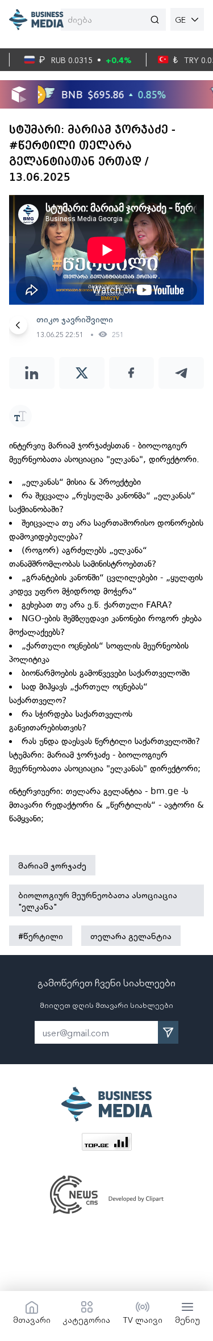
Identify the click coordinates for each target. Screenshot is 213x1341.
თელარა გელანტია (131, 935)
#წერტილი (40, 935)
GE (180, 19)
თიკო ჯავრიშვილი (74, 319)
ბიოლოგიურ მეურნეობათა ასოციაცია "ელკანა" (97, 900)
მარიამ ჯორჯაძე (52, 865)
